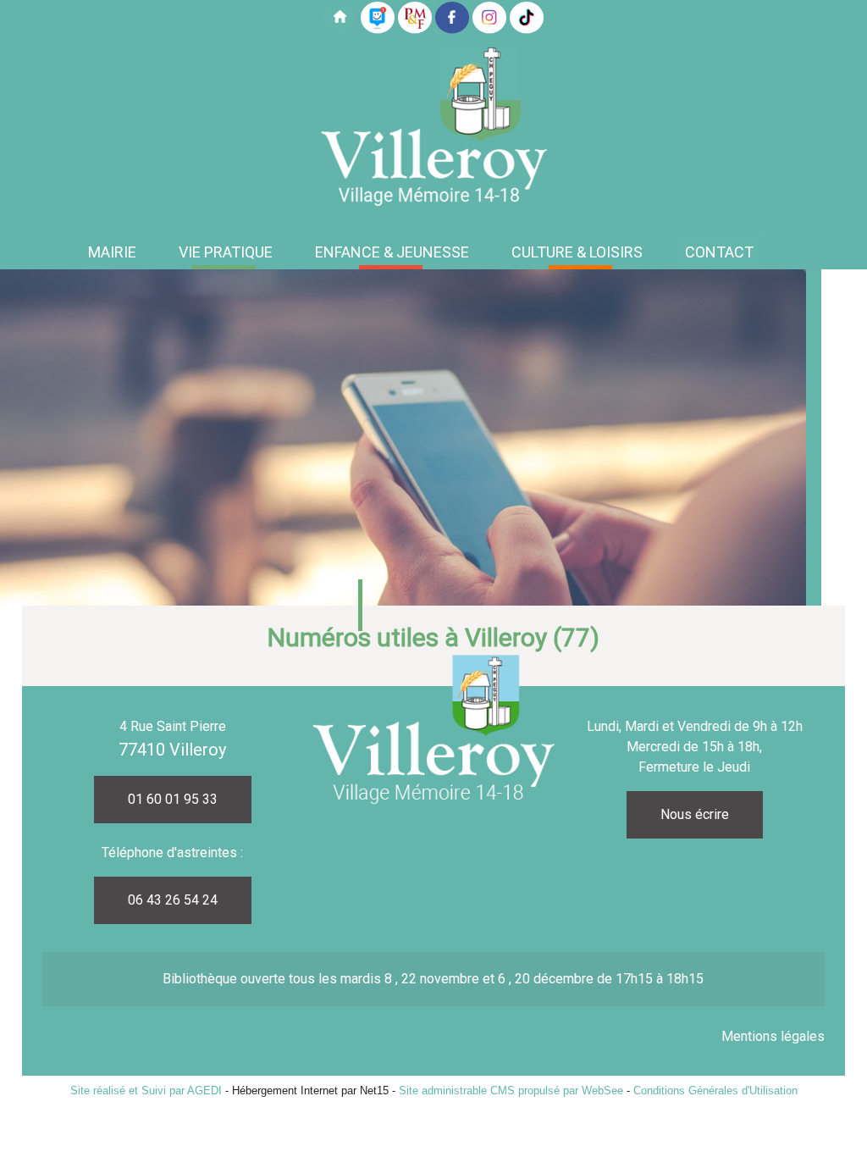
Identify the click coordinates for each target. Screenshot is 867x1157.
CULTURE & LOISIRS (577, 252)
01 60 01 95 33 (173, 799)
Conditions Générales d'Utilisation (715, 1090)
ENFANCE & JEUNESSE (392, 252)
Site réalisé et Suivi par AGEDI (146, 1090)
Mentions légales (773, 1036)
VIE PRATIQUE (226, 252)
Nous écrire (694, 814)
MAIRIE (112, 252)
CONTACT (719, 252)
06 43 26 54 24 (173, 900)
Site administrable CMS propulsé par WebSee (511, 1090)
